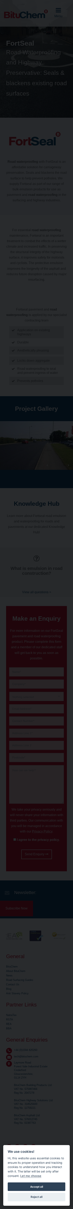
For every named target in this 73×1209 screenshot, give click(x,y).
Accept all (36, 1186)
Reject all (36, 1196)
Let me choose (30, 1176)
